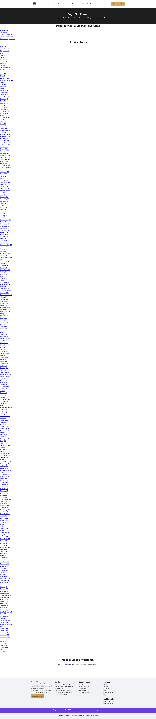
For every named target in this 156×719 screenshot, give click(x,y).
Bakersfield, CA (4, 230)
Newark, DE (3, 443)
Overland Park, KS (5, 462)
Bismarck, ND (4, 537)
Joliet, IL (2, 324)
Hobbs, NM (3, 176)
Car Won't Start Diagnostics (63, 693)
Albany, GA (3, 314)
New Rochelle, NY (5, 372)
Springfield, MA (4, 483)
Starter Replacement (6, 37)
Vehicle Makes (76, 4)
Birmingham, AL (5, 414)
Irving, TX (3, 86)
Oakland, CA (3, 228)
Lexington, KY (4, 468)
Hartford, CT (4, 432)
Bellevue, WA (4, 389)
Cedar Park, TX (4, 53)
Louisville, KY (4, 466)
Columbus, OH (4, 560)
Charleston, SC (4, 593)
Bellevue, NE (3, 545)
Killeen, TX (3, 126)
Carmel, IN (3, 347)
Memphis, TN (4, 606)
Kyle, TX (2, 70)
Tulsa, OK (3, 568)
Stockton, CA (4, 236)
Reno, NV (3, 405)
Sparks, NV (3, 410)
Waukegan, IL (4, 336)
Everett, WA (3, 393)
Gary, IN (2, 355)
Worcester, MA (4, 480)
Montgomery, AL (5, 416)
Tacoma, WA (3, 384)
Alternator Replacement (7, 39)
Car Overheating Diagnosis (63, 690)
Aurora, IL (3, 320)
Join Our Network (108, 701)
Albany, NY (3, 370)
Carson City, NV (4, 412)
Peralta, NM (3, 170)
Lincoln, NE (3, 543)
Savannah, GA (4, 303)
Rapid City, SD (4, 599)
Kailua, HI (3, 651)
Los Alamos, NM (5, 166)
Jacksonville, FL (4, 282)
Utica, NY (3, 378)
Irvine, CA (3, 238)
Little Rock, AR (4, 426)
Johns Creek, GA (5, 311)
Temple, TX (3, 128)
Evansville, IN (4, 343)
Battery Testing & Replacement (64, 686)
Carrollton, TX (4, 99)
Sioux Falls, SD (4, 597)
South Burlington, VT (6, 624)
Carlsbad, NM (4, 180)
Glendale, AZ (4, 201)
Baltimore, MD (4, 485)
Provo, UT (3, 614)
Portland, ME (4, 491)
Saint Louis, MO (5, 512)
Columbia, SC (4, 591)
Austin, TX (3, 47)
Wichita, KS (3, 460)
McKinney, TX (4, 103)
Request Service (118, 4)
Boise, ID (2, 447)
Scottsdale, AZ (4, 199)
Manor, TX (3, 63)
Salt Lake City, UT (5, 610)
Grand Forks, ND (5, 539)
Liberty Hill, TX (4, 78)
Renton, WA (3, 395)
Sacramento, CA (5, 224)
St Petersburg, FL (5, 284)
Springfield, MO (5, 514)
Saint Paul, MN (4, 505)
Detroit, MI (3, 497)
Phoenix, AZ (3, 193)
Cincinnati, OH (4, 564)
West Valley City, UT (6, 612)
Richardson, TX (4, 97)
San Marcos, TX (4, 59)
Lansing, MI (3, 501)
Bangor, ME (3, 495)
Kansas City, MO (5, 510)
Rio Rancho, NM (5, 136)
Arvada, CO (3, 268)
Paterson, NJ (4, 558)
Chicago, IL (3, 318)
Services (60, 4)
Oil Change (3, 32)
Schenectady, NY (5, 376)
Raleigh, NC (3, 530)
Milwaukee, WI (4, 628)
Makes (105, 690)
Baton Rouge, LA (5, 474)
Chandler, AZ (4, 197)
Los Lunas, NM (4, 140)
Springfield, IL (4, 328)
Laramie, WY (4, 645)
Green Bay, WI (4, 633)
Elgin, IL (2, 330)
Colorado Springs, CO (6, 257)
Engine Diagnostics (6, 35)
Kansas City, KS (4, 464)
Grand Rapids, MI (5, 499)
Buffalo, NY (3, 362)
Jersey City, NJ (4, 556)
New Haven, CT (4, 435)
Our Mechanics (108, 693)
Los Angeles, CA (5, 216)
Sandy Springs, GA (5, 307)
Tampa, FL (3, 280)
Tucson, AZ (3, 211)
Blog (84, 4)
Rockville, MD (4, 489)
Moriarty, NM (4, 153)
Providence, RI (4, 585)
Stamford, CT (4, 437)
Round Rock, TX (5, 49)
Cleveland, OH (4, 562)
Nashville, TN (4, 603)
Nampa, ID (3, 451)
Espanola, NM (4, 163)
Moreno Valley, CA (5, 253)
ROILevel (95, 715)
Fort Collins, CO (4, 261)
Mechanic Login (108, 703)
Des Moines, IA (4, 453)
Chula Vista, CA (4, 241)
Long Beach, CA (4, 226)
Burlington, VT (4, 622)
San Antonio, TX (5, 118)
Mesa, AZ (3, 195)
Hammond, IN (4, 353)
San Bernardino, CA (6, 245)
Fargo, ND (3, 535)
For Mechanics (91, 4)
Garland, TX (3, 88)
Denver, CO (3, 255)
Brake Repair (4, 30)
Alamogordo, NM (5, 191)
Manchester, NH (5, 547)
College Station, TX (5, 130)
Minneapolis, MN (5, 503)
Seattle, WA (3, 380)
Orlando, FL (3, 278)
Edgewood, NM (4, 151)
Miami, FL (3, 276)
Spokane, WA (4, 382)
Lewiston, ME (4, 493)
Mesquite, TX (4, 95)
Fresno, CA (3, 222)
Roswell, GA (3, 309)
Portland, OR (4, 572)
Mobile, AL (3, 418)
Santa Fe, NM (4, 161)
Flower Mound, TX (5, 113)
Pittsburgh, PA (4, 581)
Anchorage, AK (4, 420)
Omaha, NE (3, 541)
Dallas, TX (3, 82)
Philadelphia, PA (5, 578)
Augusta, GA (4, 299)
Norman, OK (4, 570)
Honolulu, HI (4, 647)
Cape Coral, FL (4, 293)
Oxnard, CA (3, 251)
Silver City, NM (4, 188)
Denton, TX (3, 107)
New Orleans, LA (5, 472)
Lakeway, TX (3, 65)
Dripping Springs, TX (6, 80)
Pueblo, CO (3, 272)
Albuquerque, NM (5, 134)
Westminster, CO (5, 270)
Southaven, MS (4, 520)
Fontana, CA (3, 249)
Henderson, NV (4, 403)
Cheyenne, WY (4, 641)
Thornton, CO (4, 266)
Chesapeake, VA (5, 620)
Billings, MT (3, 522)
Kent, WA (2, 391)
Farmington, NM (5, 182)
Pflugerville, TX (4, 51)
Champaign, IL (4, 334)
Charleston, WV (4, 635)
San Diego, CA (4, 213)
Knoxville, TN (4, 608)
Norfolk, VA (3, 618)
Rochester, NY (4, 364)
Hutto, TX (3, 55)
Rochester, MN (4, 508)
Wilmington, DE (5, 439)
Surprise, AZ (3, 207)
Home (55, 4)
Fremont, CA (4, 243)
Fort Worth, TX (4, 120)
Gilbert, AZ (3, 209)
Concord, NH (4, 551)
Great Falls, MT (4, 526)
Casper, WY (3, 643)
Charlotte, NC (4, 528)
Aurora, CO (3, 259)
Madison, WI (4, 631)
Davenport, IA (4, 458)
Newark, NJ (3, 553)
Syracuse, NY (4, 368)
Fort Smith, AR (4, 430)
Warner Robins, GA (6, 316)
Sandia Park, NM (5, 155)
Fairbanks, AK (4, 422)
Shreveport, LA (4, 476)
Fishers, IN (3, 349)
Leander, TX (3, 57)
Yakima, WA (3, 397)
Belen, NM (3, 143)
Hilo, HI (2, 649)
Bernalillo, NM (4, 138)
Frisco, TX (3, 101)
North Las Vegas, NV (6, 407)
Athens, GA (3, 305)
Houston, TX (3, 115)
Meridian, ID (4, 449)
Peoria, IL (3, 332)
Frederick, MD (4, 487)
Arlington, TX (4, 90)
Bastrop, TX (3, 61)
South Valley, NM (5, 145)
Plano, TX (3, 84)
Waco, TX (3, 124)
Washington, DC (5, 445)
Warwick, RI (3, 587)
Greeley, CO (3, 274)
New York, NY (4, 359)
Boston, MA (3, 478)
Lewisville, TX (4, 109)
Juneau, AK (3, 424)
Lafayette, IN (4, 357)
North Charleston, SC (6, 595)
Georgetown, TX (5, 68)
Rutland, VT (3, 626)
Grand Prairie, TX (5, 93)
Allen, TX (2, 105)
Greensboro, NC (5, 533)
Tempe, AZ (3, 203)
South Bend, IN (4, 345)
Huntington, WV (5, 637)
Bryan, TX (3, 132)
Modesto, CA (4, 247)
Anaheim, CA (4, 232)
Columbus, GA (4, 301)
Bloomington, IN (5, 351)
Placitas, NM (4, 149)
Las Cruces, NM (4, 172)
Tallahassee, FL (4, 289)
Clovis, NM (3, 178)
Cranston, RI (4, 589)
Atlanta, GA (3, 297)
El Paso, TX (3, 122)
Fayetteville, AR (4, 428)
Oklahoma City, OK (5, 566)
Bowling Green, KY (5, 470)
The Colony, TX (4, 111)
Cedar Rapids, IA (5, 455)
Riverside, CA (4, 234)
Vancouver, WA (4, 387)
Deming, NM (4, 186)
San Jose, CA (3, 218)
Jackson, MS (3, 516)
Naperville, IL (4, 322)
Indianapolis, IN (5, 339)
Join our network (74, 710)
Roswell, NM (4, 174)
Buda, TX (2, 72)
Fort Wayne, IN (4, 341)
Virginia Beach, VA (5, 616)
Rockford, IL (3, 326)
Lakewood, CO (4, 263)
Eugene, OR (3, 576)
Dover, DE (3, 441)
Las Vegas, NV (4, 401)
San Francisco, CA (5, 220)
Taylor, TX (3, 74)
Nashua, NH (3, 549)
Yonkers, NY (3, 366)
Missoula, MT (4, 524)
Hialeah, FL (3, 286)
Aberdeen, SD (4, 601)
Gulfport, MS (4, 518)
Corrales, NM (4, 147)
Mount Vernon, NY (5, 374)
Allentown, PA (4, 583)
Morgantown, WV (5, 639)
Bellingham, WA (5, 399)
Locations (68, 4)
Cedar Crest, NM (5, 159)
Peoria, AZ (3, 205)
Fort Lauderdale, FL (6, 291)
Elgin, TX (2, 76)
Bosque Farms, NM (6, 168)
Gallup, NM (3, 184)
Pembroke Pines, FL (6, 295)
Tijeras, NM (3, 157)
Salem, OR (3, 574)
